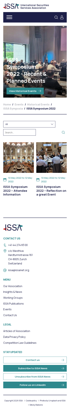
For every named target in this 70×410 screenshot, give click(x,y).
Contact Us (10, 315)
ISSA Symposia (13, 108)
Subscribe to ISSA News (32, 368)
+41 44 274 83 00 (18, 245)
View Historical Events (22, 91)
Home (7, 104)
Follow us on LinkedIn (33, 385)
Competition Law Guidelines (19, 343)
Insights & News (12, 292)
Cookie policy (31, 401)
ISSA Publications (13, 303)
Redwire (39, 405)
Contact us (33, 360)
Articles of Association (16, 331)
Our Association (12, 286)
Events (19, 104)
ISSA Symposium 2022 (41, 108)
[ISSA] (26, 6)
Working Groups (13, 298)
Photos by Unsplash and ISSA (53, 401)
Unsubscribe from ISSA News (32, 376)
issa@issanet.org (18, 270)
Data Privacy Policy (14, 337)
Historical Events (38, 104)
